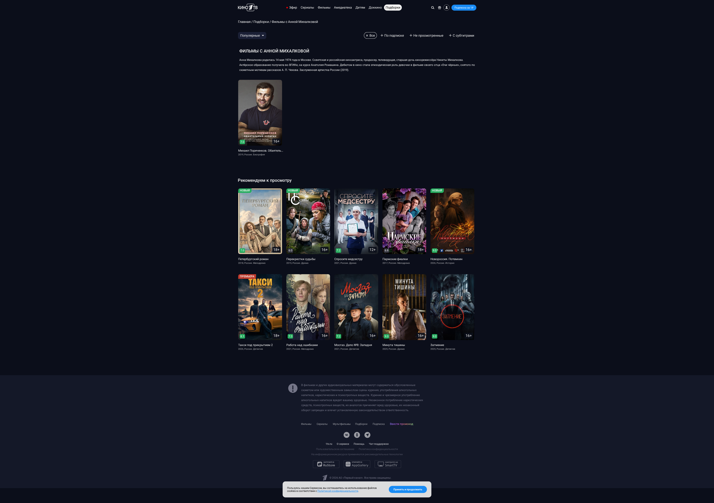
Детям (360, 7)
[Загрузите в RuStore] (326, 464)
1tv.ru (329, 443)
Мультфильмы (342, 423)
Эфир (293, 7)
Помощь (359, 443)
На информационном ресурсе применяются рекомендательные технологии (357, 454)
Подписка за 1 (463, 7)
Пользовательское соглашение (335, 449)
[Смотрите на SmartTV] (388, 464)
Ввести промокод (401, 424)
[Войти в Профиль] (446, 7)
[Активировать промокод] (440, 7)
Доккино (375, 7)
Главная (244, 22)
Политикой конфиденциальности (337, 490)
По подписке (394, 35)
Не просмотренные (428, 35)
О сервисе (343, 443)
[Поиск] (433, 7)
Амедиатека (343, 7)
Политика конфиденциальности (378, 449)
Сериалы (307, 7)
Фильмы (324, 7)
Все (372, 35)
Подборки (393, 7)
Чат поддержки (379, 443)
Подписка (379, 423)
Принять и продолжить (407, 489)
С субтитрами (463, 35)
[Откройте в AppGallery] (357, 464)
